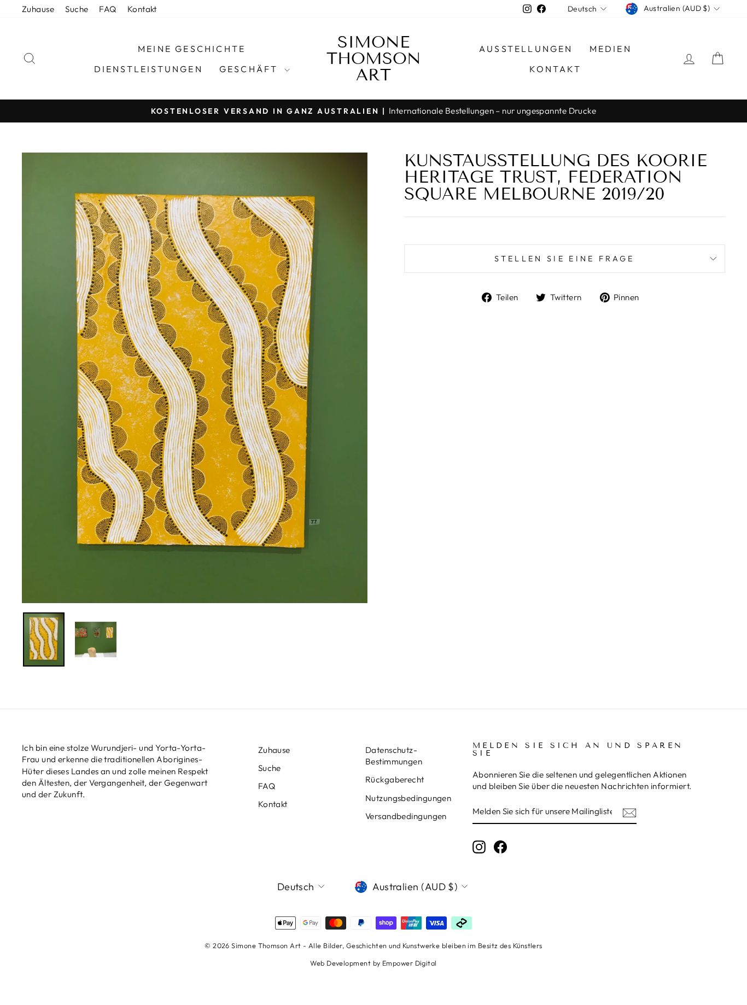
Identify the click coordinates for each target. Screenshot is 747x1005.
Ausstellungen (526, 48)
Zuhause (38, 9)
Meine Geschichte (192, 48)
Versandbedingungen (406, 816)
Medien (611, 48)
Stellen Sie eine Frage (564, 259)
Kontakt (142, 9)
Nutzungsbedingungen (408, 798)
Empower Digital (409, 963)
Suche (76, 9)
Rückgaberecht (394, 779)
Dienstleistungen (148, 68)
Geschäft (250, 68)
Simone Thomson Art (373, 58)
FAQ (107, 9)
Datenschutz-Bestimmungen (393, 756)
